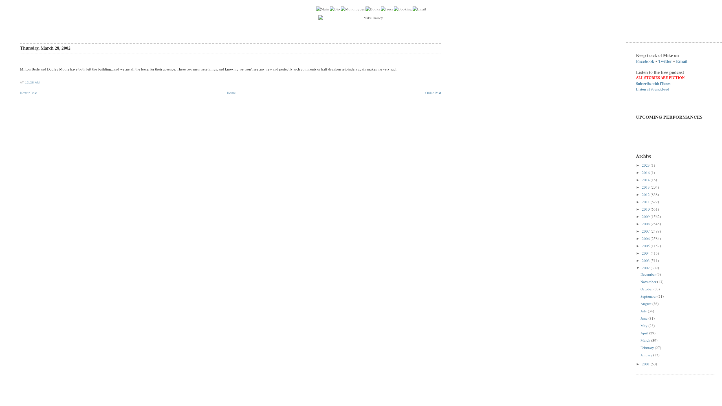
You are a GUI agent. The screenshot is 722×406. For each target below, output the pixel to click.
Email (681, 61)
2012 (646, 194)
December (648, 274)
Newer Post (28, 92)
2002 (646, 267)
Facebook (645, 61)
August (646, 303)
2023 (646, 165)
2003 (646, 260)
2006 (646, 238)
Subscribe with (653, 83)
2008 (646, 223)
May (644, 325)
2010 (646, 209)
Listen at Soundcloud (652, 89)
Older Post (433, 92)
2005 (646, 245)
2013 (646, 187)
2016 (646, 172)
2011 (646, 201)
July (644, 311)
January (646, 355)
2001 (646, 364)
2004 (646, 253)
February (647, 347)
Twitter (665, 61)
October (646, 289)
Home (231, 92)
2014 (646, 179)
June (644, 318)
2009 (646, 216)
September (648, 296)
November (648, 281)
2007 (646, 231)
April (644, 333)
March (645, 340)
